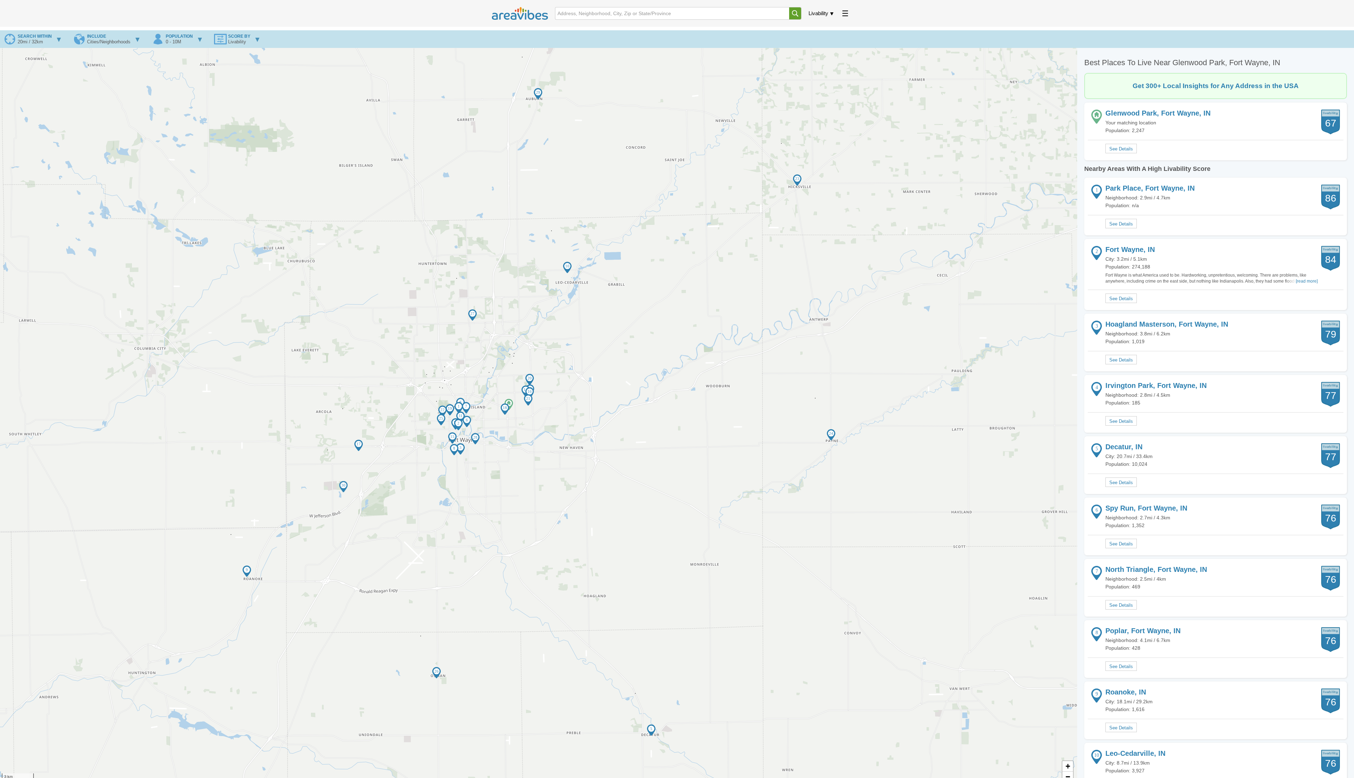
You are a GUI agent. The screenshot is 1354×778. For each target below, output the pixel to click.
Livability (818, 13)
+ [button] (1068, 766)
